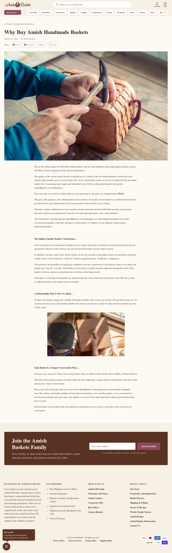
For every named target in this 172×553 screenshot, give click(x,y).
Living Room (97, 12)
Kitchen (73, 12)
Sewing (109, 12)
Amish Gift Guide (96, 489)
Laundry (84, 12)
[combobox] (94, 4)
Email (55, 45)
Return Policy (91, 540)
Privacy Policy (59, 540)
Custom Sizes (60, 12)
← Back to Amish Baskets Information (19, 24)
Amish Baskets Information (143, 521)
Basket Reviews (137, 498)
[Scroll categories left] (24, 12)
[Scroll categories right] (165, 12)
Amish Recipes (137, 516)
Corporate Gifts (95, 502)
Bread (132, 12)
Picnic (152, 12)
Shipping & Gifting (139, 502)
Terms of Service (75, 540)
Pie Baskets (121, 12)
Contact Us (135, 525)
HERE (121, 193)
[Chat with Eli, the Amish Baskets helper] (6, 546)
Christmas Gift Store (98, 493)
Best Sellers (46, 12)
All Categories (11, 12)
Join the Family (148, 446)
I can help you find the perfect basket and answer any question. (16, 535)
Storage (142, 12)
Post (43, 45)
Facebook (30, 45)
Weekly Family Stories (140, 512)
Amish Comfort (95, 498)
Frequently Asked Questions (143, 493)
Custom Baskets (95, 512)
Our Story (135, 489)
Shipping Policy (106, 540)
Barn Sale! (33, 12)
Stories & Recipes (138, 507)
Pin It (17, 45)
